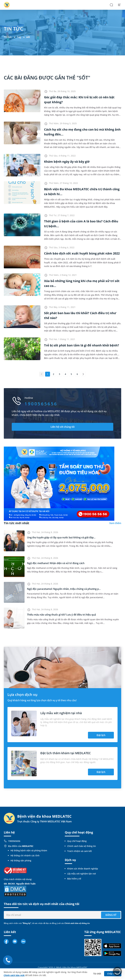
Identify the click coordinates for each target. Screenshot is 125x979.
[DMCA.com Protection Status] (15, 890)
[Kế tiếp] (83, 374)
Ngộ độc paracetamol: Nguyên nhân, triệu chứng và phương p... (64, 589)
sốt (28, 37)
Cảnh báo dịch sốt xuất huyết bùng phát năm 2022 (82, 253)
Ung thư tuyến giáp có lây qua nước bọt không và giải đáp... (61, 537)
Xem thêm (115, 523)
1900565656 (14, 841)
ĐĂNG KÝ (110, 915)
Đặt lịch (101, 735)
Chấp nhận (112, 973)
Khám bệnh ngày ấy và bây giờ (67, 162)
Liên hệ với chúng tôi (63, 426)
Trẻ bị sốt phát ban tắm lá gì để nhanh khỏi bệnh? (81, 345)
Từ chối (97, 973)
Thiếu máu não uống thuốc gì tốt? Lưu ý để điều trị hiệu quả (61, 614)
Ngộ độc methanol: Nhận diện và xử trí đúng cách (55, 563)
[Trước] (41, 374)
